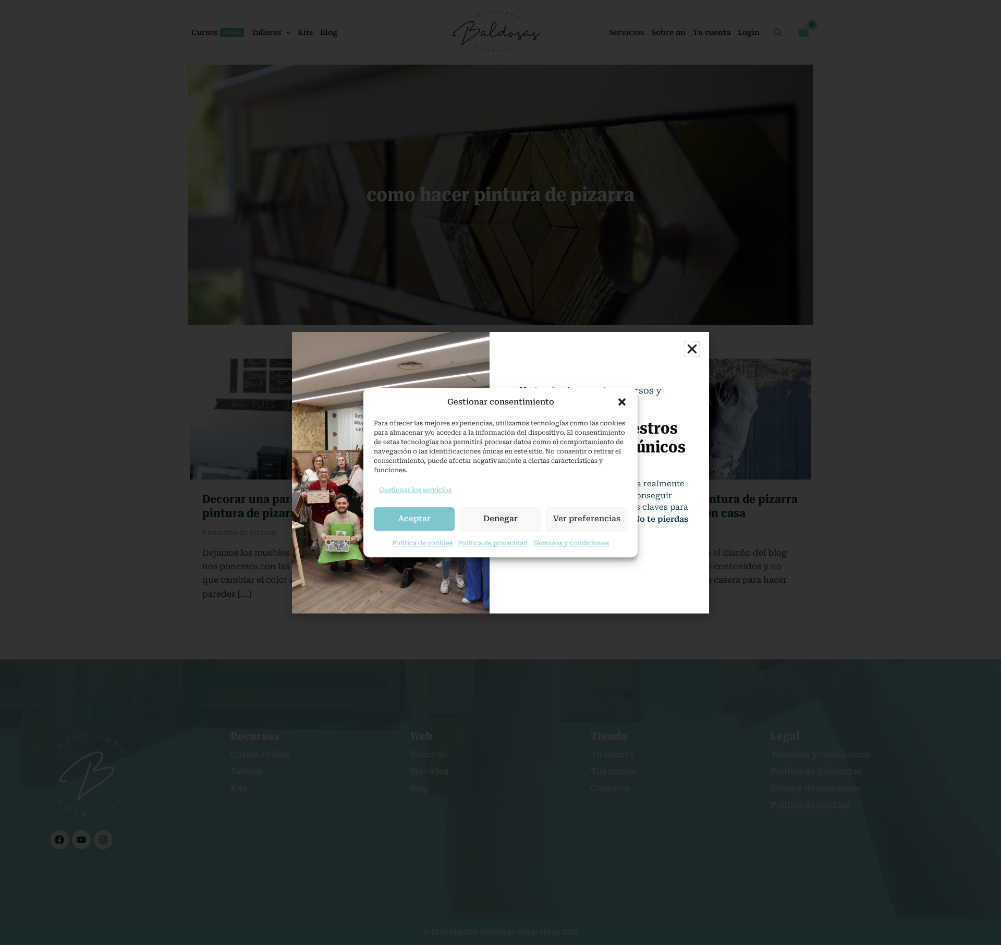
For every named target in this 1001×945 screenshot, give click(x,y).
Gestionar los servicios (415, 490)
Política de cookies (422, 543)
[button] (622, 402)
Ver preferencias (586, 518)
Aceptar (414, 518)
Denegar (500, 518)
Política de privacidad (493, 543)
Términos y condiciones (571, 543)
